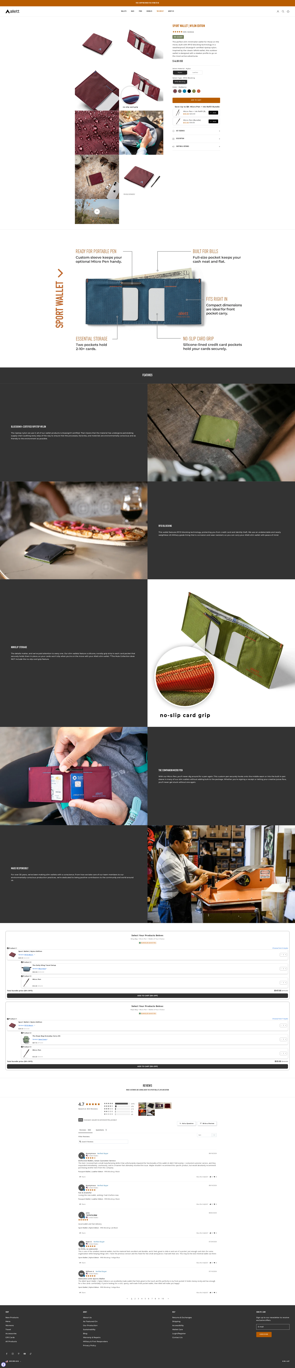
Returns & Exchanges (182, 1317)
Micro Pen (36, 979)
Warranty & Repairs (91, 1337)
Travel (8, 1329)
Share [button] (83, 1177)
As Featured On (90, 1321)
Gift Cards (10, 1337)
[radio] (180, 72)
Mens (8, 1321)
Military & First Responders (95, 1341)
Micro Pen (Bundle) (192, 120)
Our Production (90, 1325)
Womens (10, 1325)
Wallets (123, 11)
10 (163, 1298)
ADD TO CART (196, 100)
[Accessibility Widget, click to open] (3, 1364)
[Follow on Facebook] (7, 1354)
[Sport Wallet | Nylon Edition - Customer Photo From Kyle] (167, 1106)
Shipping (176, 1321)
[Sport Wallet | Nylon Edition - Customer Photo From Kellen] (151, 1112)
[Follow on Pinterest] (19, 1354)
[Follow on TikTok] (31, 1354)
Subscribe (264, 1334)
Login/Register (179, 1333)
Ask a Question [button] (187, 1123)
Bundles (149, 11)
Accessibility (178, 1325)
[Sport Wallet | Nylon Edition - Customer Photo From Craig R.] (142, 1112)
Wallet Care (177, 1329)
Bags (132, 11)
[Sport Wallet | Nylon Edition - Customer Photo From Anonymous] (159, 1106)
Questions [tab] (100, 1130)
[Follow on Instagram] (13, 1354)
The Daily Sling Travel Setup (44, 965)
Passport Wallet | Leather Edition (90, 1172)
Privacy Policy (89, 1345)
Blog (85, 1333)
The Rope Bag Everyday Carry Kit (46, 1036)
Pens (140, 11)
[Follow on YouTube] (25, 1354)
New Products (12, 1317)
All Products (11, 1341)
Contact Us (177, 1337)
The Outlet (160, 11)
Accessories (11, 1333)
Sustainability (89, 1329)
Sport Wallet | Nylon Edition (30, 951)
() (147, 996)
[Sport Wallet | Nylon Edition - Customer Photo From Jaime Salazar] (142, 1106)
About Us (171, 11)
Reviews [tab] (83, 1130)
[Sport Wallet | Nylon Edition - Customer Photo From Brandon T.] (151, 1106)
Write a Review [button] (208, 1123)
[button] (211, 1177)
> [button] (168, 1298)
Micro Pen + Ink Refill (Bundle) (195, 111)
